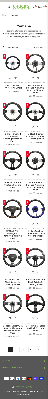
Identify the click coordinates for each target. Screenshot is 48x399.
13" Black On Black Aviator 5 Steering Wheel (12, 185)
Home (5, 15)
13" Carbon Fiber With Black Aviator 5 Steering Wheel (35, 282)
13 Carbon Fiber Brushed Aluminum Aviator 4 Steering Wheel (35, 89)
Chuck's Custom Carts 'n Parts (13, 83)
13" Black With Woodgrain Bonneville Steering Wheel (13, 234)
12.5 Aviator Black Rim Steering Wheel (12, 86)
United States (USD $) (23, 387)
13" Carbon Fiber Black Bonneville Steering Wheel (12, 282)
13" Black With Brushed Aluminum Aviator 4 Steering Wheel (35, 186)
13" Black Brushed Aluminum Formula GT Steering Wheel (35, 136)
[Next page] (37, 349)
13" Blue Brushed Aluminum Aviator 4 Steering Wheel (35, 233)
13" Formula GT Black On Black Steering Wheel (35, 328)
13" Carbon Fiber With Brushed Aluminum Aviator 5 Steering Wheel (13, 329)
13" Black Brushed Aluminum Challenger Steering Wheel (12, 137)
